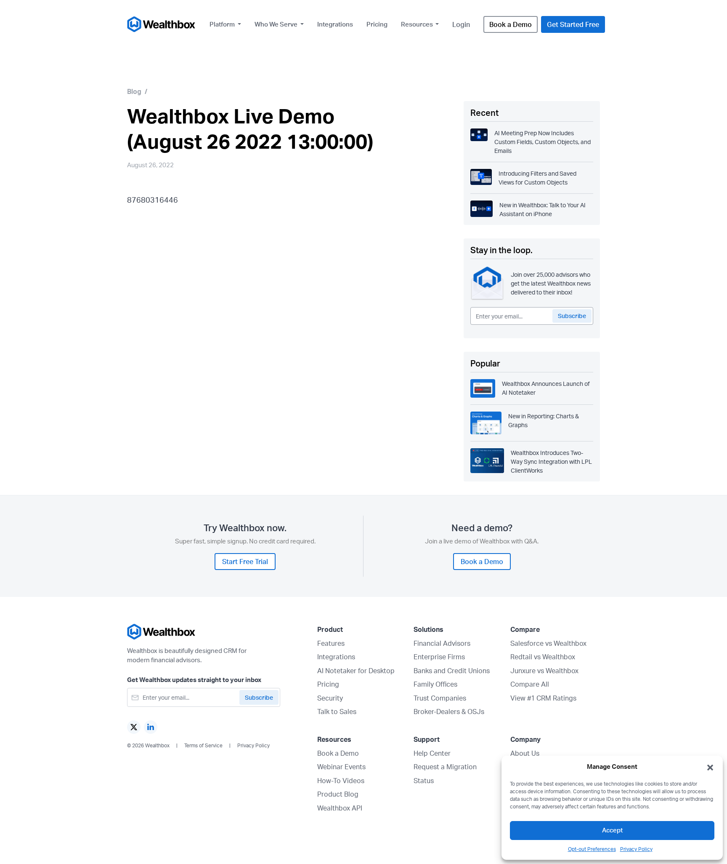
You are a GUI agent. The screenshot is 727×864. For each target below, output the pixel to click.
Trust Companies (440, 698)
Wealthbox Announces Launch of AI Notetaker (546, 388)
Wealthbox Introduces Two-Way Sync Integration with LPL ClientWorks (551, 461)
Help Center (432, 753)
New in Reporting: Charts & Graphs (543, 420)
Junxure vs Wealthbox (544, 670)
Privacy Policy (636, 849)
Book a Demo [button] (510, 24)
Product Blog (337, 794)
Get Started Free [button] (573, 24)
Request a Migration (445, 766)
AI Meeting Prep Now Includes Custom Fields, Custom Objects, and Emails (542, 141)
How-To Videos (340, 780)
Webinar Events (341, 766)
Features (331, 643)
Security (330, 698)
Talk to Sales (336, 711)
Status (424, 780)
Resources (417, 24)
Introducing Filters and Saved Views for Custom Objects (537, 178)
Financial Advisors (442, 643)
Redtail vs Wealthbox (542, 657)
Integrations (335, 24)
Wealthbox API (339, 808)
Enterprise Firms (439, 657)
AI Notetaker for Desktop (356, 670)
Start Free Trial (245, 561)
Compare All (529, 684)
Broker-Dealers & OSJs (449, 711)
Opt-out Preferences (592, 849)
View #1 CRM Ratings (543, 698)
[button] (710, 766)
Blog (134, 91)
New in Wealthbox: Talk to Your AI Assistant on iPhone (542, 209)
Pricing (376, 24)
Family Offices (435, 684)
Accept (612, 830)
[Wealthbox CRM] (161, 24)
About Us (524, 753)
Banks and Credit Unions (452, 670)
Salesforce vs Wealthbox (548, 643)
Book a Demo (338, 753)
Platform (223, 24)
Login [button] (461, 24)
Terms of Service (203, 745)
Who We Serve (277, 24)
